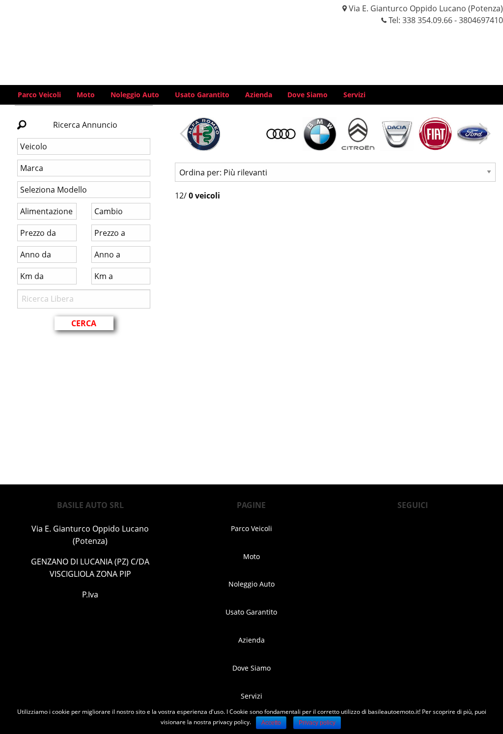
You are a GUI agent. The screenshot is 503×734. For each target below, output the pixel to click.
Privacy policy (317, 722)
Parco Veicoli (39, 94)
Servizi (354, 94)
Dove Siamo (307, 94)
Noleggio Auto (135, 94)
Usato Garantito (202, 94)
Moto (86, 94)
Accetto (271, 722)
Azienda (258, 94)
